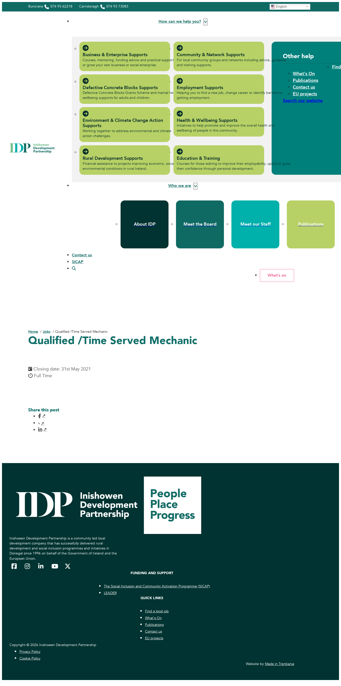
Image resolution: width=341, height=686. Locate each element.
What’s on (277, 275)
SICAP (77, 262)
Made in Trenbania (279, 664)
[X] (41, 423)
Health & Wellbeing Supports (207, 120)
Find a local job (157, 611)
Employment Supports (200, 88)
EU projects (305, 94)
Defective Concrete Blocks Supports (120, 88)
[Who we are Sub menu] (195, 186)
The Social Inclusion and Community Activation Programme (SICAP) (157, 586)
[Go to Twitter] (68, 566)
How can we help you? (180, 21)
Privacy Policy (29, 651)
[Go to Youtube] (54, 566)
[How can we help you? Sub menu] (205, 21)
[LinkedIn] (41, 429)
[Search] (74, 268)
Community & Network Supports (211, 55)
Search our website (303, 101)
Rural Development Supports (113, 158)
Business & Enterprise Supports (115, 55)
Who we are (179, 185)
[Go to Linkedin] (41, 566)
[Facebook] (41, 416)
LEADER (110, 593)
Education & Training (198, 158)
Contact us (304, 87)
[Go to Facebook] (14, 566)
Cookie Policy (29, 658)
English (281, 6)
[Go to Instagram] (28, 566)
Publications (305, 80)
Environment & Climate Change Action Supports (123, 123)
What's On (304, 74)
